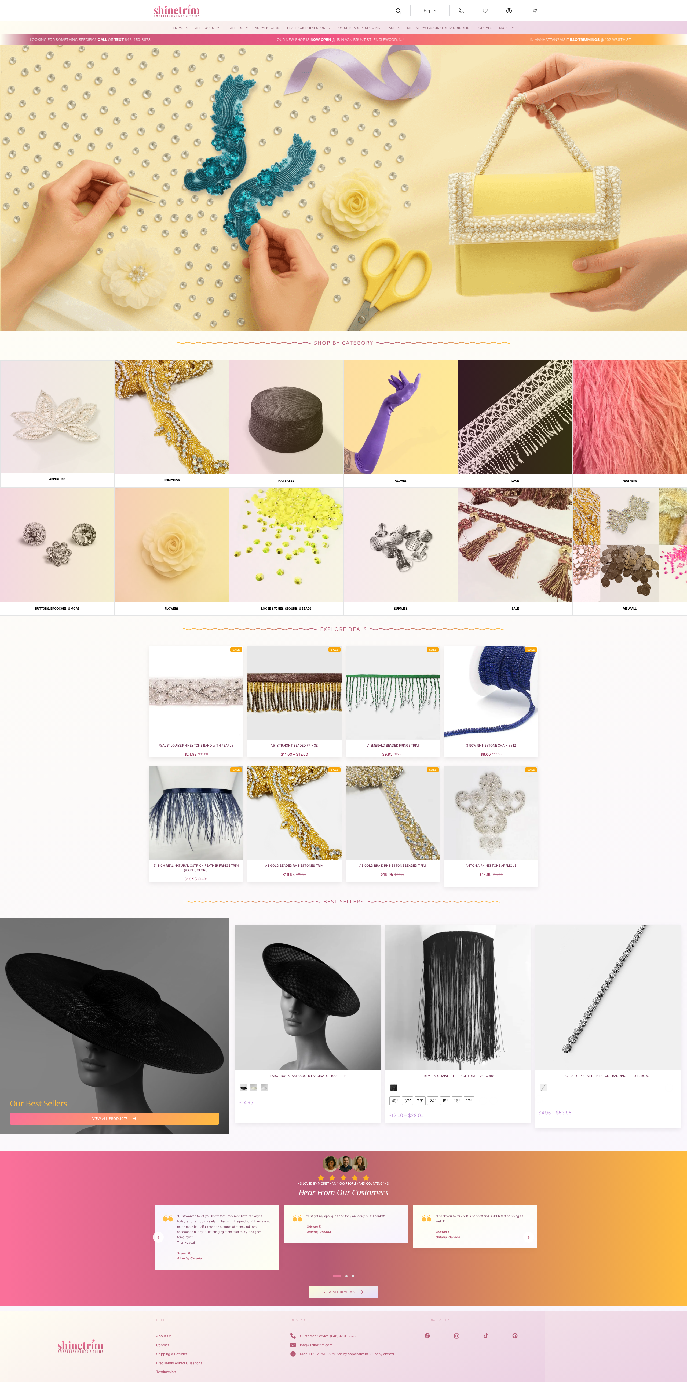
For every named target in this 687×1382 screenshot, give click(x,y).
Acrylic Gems (267, 27)
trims (178, 27)
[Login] (509, 10)
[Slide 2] (346, 1276)
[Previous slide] (158, 1237)
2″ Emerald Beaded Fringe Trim (393, 745)
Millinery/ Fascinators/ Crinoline (439, 27)
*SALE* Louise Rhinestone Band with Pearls (196, 745)
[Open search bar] (398, 10)
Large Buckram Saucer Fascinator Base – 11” (308, 1076)
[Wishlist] (485, 10)
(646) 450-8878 (343, 1336)
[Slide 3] (353, 1276)
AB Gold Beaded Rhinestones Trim (294, 866)
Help (427, 10)
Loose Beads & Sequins (358, 27)
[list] (343, 1237)
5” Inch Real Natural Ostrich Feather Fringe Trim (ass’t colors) (196, 868)
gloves (485, 27)
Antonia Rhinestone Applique (491, 866)
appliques (204, 27)
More (504, 27)
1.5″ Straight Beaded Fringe (294, 745)
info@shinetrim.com (316, 1345)
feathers (234, 27)
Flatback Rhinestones (308, 27)
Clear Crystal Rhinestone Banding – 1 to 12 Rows (608, 1076)
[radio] (244, 1088)
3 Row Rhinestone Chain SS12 (491, 745)
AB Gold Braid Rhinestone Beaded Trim (392, 866)
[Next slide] (528, 1237)
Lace (391, 27)
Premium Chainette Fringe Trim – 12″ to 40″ (458, 1076)
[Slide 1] (337, 1276)
